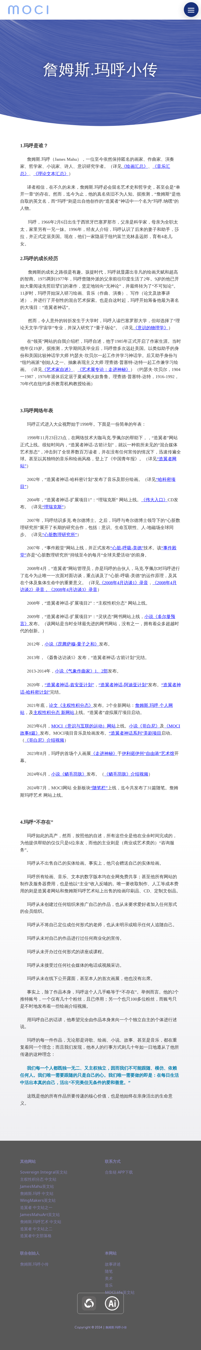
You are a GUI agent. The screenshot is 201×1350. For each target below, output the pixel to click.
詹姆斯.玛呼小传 (34, 1264)
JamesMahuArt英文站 (40, 1214)
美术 (109, 1278)
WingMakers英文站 (38, 1200)
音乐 (109, 1285)
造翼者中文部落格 (35, 1235)
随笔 (109, 1271)
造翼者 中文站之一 (36, 1207)
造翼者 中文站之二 (36, 1228)
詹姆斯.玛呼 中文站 (36, 1193)
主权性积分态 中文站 (38, 1179)
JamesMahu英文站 (37, 1186)
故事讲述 (113, 1264)
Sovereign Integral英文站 (43, 1172)
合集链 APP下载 (119, 1172)
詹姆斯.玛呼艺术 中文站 (40, 1221)
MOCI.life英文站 (120, 1292)
